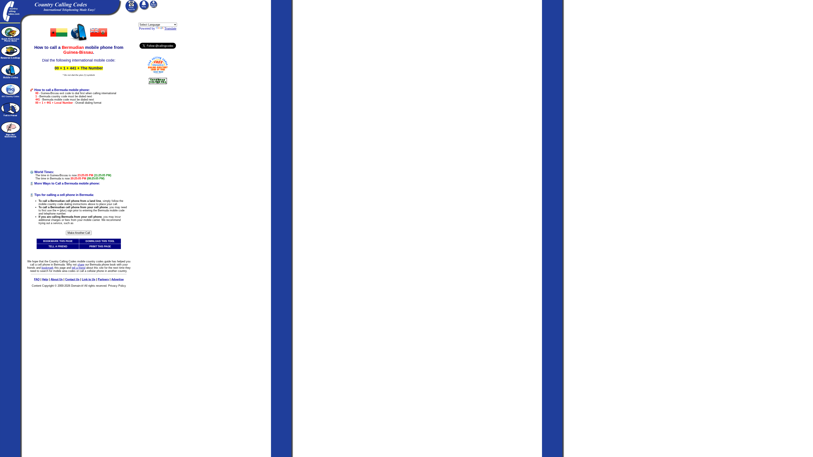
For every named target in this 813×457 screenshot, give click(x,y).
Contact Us (72, 279)
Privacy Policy (117, 285)
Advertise (117, 279)
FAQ (37, 279)
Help (45, 279)
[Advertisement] (78, 137)
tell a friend (78, 267)
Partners (103, 279)
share (80, 264)
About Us (57, 279)
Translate (170, 28)
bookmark (47, 267)
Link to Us (88, 279)
